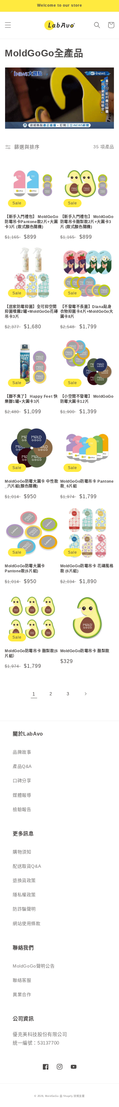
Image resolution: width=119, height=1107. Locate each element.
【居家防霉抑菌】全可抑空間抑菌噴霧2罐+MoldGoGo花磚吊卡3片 (31, 312)
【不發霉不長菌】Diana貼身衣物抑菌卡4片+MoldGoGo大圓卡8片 (86, 312)
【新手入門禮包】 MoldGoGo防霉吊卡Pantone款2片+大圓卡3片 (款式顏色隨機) (31, 222)
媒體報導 (22, 795)
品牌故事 (22, 752)
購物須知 (22, 851)
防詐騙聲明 (24, 908)
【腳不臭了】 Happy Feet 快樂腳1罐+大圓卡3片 (31, 399)
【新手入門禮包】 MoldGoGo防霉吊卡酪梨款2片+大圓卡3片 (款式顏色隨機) (87, 222)
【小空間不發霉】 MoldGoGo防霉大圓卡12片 (87, 399)
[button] (8, 25)
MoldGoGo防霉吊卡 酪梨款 (85, 651)
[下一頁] (85, 694)
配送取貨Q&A (27, 866)
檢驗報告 (22, 809)
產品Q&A (22, 766)
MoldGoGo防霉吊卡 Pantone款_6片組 (87, 484)
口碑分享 (22, 780)
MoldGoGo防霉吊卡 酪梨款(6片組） (31, 653)
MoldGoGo (52, 1095)
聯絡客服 (22, 980)
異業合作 (22, 994)
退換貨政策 (24, 880)
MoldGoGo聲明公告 (34, 966)
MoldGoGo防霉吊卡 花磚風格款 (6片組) (87, 568)
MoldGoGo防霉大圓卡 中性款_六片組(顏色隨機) (31, 484)
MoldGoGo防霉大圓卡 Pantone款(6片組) (25, 568)
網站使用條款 (27, 923)
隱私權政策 (24, 894)
